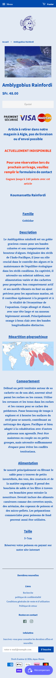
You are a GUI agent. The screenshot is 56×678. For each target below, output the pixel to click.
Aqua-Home (38, 659)
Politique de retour (28, 605)
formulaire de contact (35, 172)
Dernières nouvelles (28, 575)
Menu (9, 4)
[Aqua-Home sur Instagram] (31, 621)
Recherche (28, 592)
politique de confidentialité (28, 597)
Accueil (5, 42)
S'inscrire (46, 649)
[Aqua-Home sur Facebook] (25, 621)
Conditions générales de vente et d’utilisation (28, 601)
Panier (50, 4)
